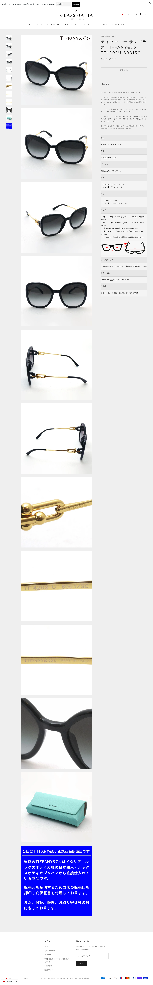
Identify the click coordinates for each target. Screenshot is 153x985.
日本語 (26, 978)
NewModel (54, 25)
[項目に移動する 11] (9, 118)
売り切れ (124, 70)
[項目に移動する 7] (9, 86)
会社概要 (48, 954)
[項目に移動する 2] (9, 46)
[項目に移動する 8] (9, 94)
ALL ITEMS (35, 25)
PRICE (104, 25)
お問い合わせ (49, 950)
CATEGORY (72, 25)
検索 (46, 946)
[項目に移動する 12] (9, 126)
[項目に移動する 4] (9, 62)
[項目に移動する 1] (9, 38)
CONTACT (118, 25)
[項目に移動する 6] (9, 78)
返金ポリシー (49, 970)
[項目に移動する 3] (9, 54)
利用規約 (48, 965)
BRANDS (89, 25)
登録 (81, 963)
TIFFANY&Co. (109, 36)
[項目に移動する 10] (9, 110)
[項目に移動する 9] (9, 102)
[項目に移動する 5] (9, 70)
